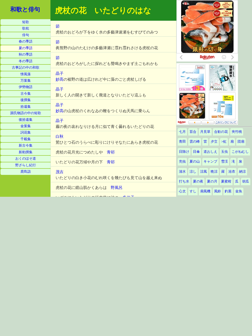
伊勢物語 (25, 87)
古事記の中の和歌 (25, 67)
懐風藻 (25, 74)
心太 (182, 191)
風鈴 (217, 191)
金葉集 (25, 126)
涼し (192, 171)
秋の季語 (25, 54)
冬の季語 (25, 61)
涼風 (203, 171)
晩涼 (214, 171)
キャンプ (210, 161)
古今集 (25, 93)
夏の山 (194, 161)
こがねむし (240, 151)
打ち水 (184, 181)
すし (192, 191)
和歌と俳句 (25, 9)
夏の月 (212, 181)
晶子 (59, 73)
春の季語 (25, 41)
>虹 (224, 141)
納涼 (242, 171)
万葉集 (25, 80)
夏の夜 (198, 181)
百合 (192, 132)
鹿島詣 (25, 171)
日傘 (196, 151)
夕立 (214, 141)
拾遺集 (25, 106)
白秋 (59, 136)
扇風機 (205, 191)
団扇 (240, 141)
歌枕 (25, 28)
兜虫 (182, 161)
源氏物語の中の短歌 (25, 113)
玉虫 (224, 151)
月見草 (205, 132)
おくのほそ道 (25, 158)
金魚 (238, 191)
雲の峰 (194, 141)
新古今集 (25, 145)
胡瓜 (245, 181)
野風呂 (117, 187)
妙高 (59, 79)
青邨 (111, 152)
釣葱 (228, 191)
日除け (184, 151)
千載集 (25, 139)
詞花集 (25, 132)
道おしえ (210, 151)
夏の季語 (25, 48)
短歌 (25, 22)
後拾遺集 (25, 120)
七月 (182, 132)
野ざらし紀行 (25, 165)
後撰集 (25, 100)
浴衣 (231, 171)
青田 (182, 141)
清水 (182, 171)
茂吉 (59, 172)
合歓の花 (221, 132)
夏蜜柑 (226, 181)
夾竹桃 (237, 132)
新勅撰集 (25, 152)
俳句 (25, 35)
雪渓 (224, 161)
